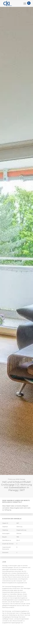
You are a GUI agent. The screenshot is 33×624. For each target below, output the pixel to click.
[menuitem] (24, 3)
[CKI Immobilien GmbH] (9, 3)
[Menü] (24, 3)
